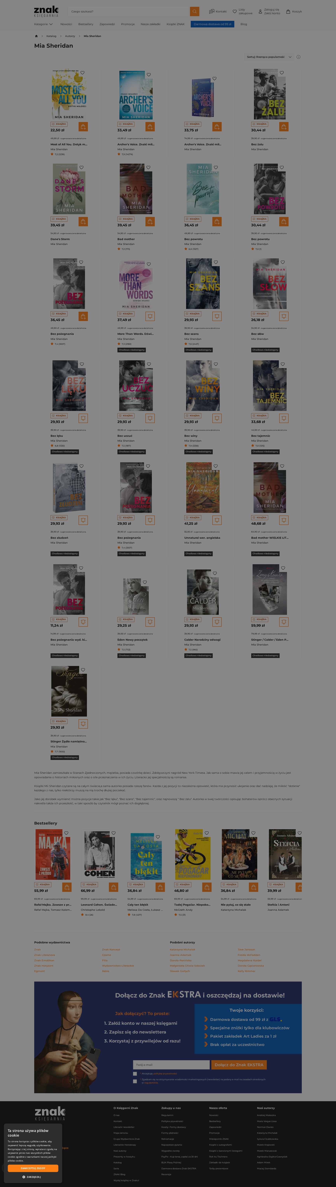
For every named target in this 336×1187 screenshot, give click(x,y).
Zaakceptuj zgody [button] (33, 1168)
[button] (33, 1177)
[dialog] (33, 1153)
